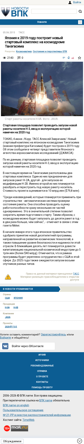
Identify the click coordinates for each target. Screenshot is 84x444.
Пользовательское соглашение (23, 410)
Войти (77, 2)
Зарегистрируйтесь (53, 334)
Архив (42, 355)
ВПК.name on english (16, 405)
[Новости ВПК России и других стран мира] (14, 15)
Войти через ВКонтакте (28, 346)
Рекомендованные (42, 365)
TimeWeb (28, 419)
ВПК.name (45, 400)
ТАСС (22, 32)
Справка (42, 371)
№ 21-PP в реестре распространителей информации (37, 415)
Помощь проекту (42, 387)
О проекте (42, 376)
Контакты (42, 382)
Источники (42, 360)
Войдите (5, 337)
